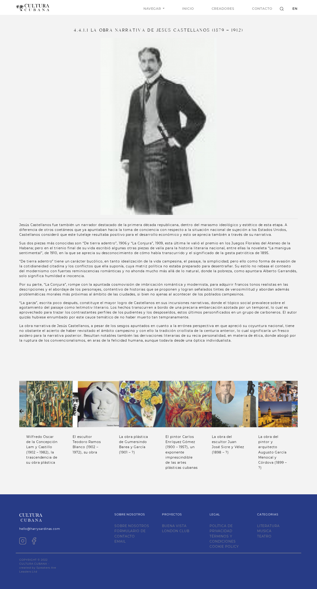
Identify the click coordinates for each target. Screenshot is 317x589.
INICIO (188, 8)
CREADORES (223, 8)
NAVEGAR (152, 8)
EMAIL (120, 541)
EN (295, 8)
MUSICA (264, 531)
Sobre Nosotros (131, 526)
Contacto (262, 8)
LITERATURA (268, 526)
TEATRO (264, 536)
